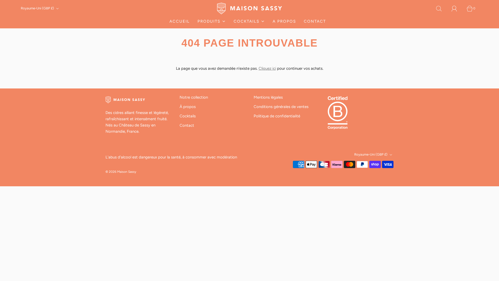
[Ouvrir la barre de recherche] (442, 8)
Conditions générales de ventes (281, 106)
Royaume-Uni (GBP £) (38, 8)
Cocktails (188, 116)
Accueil (179, 21)
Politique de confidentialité (277, 116)
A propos (284, 21)
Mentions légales (268, 97)
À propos (188, 106)
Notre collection (194, 97)
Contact (315, 21)
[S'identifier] (457, 8)
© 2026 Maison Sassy (121, 172)
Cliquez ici (267, 68)
